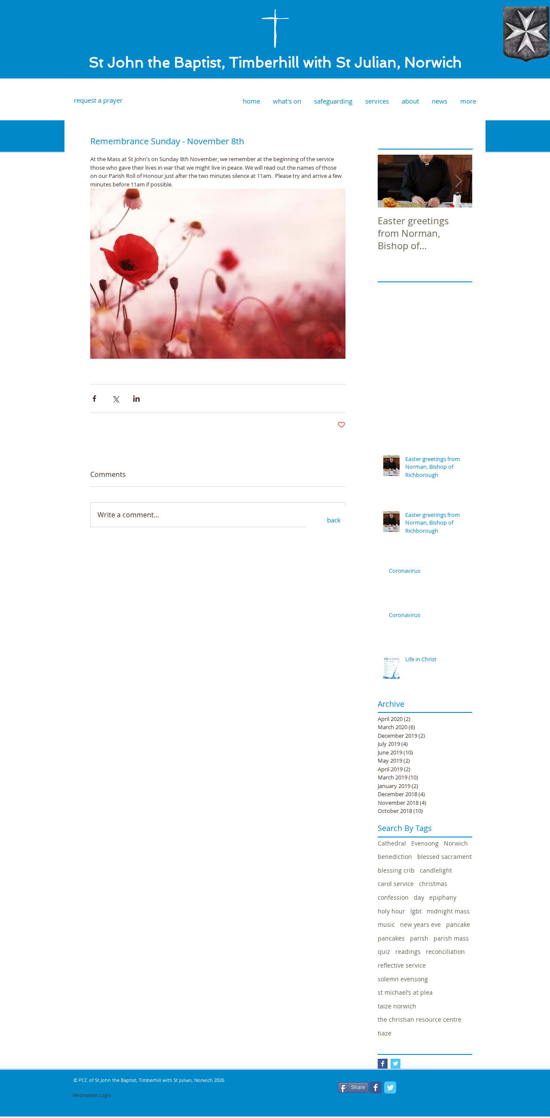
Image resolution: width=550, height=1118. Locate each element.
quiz (384, 951)
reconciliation (445, 951)
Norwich (456, 843)
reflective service (402, 965)
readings (408, 951)
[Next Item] (458, 181)
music (386, 924)
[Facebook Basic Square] (383, 1064)
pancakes (391, 938)
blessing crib (396, 870)
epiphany (442, 897)
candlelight (436, 870)
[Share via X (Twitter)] (115, 398)
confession (393, 897)
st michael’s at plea (405, 992)
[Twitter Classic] (390, 1087)
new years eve (420, 924)
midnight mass (448, 911)
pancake (458, 924)
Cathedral (392, 843)
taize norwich (397, 1006)
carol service (396, 884)
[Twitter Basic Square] (395, 1064)
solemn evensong (403, 979)
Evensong (425, 843)
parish (419, 938)
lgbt (416, 911)
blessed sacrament (444, 856)
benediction (395, 856)
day (419, 897)
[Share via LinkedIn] (136, 398)
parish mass (451, 938)
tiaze (384, 1033)
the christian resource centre (419, 1019)
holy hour (391, 911)
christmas (433, 884)
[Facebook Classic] (376, 1087)
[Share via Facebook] (94, 398)
